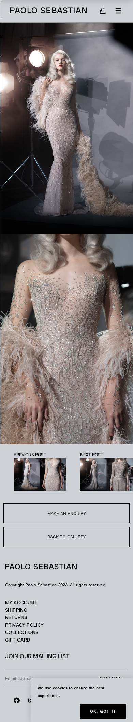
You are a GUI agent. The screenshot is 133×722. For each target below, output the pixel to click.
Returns (16, 618)
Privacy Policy (24, 625)
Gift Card (17, 640)
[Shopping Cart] (103, 11)
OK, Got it (103, 711)
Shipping (16, 610)
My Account (21, 603)
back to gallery (66, 537)
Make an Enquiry (66, 513)
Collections (21, 633)
